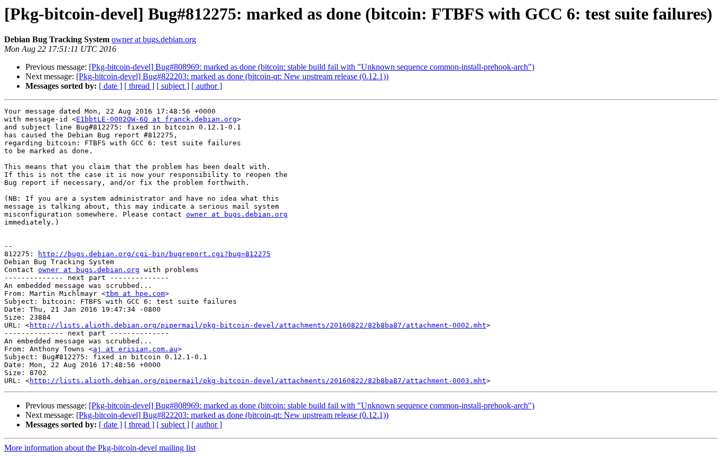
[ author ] (206, 85)
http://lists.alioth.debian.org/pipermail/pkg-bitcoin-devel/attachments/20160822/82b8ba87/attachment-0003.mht (258, 381)
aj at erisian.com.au (135, 349)
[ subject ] (172, 85)
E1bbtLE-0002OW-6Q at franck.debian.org (156, 119)
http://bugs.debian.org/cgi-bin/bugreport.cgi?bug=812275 (154, 254)
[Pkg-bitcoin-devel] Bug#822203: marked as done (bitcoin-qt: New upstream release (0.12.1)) (232, 76)
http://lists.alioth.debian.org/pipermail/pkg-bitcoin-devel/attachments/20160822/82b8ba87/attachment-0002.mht (258, 325)
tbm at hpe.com (135, 293)
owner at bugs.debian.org (154, 39)
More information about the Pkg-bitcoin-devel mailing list (100, 447)
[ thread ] (139, 85)
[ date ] (110, 85)
